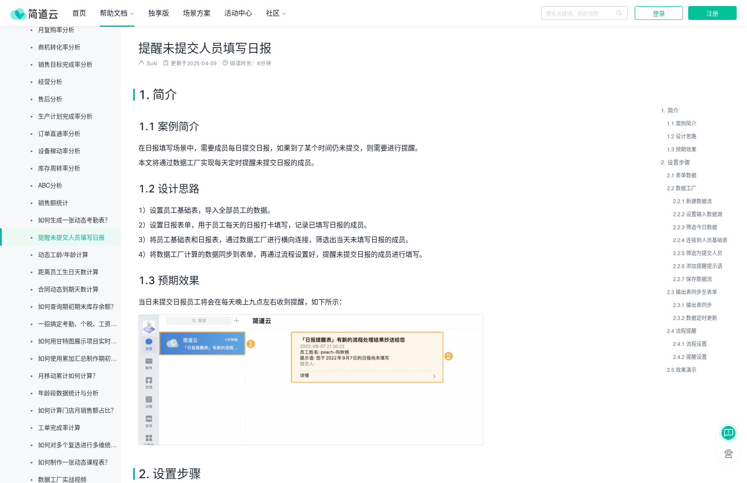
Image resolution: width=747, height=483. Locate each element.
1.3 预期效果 (681, 149)
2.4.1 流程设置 (690, 343)
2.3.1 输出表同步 (692, 304)
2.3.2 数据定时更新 (695, 317)
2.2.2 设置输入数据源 (697, 214)
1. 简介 (670, 110)
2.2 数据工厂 (681, 188)
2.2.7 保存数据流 (692, 278)
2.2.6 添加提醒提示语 (697, 265)
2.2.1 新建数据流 (692, 201)
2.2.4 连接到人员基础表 (700, 239)
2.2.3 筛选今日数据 (695, 226)
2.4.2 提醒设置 (690, 356)
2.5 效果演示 (681, 369)
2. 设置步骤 (675, 162)
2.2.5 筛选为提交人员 (697, 252)
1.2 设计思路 (681, 136)
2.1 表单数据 (681, 175)
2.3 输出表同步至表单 (692, 291)
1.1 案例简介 (681, 123)
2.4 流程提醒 (681, 330)
